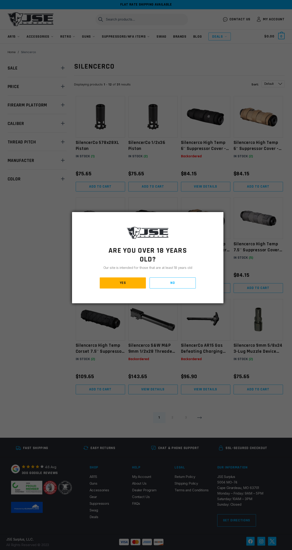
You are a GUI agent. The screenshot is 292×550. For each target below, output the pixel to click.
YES (123, 282)
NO (172, 282)
